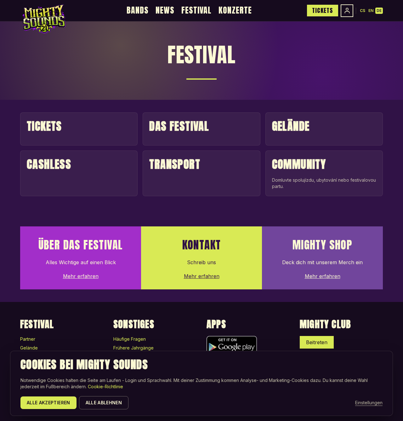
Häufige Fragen (129, 339)
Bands (138, 10)
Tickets (322, 10)
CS (362, 10)
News (165, 10)
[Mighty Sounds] (43, 19)
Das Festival (179, 126)
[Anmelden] (347, 10)
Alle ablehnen (104, 402)
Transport (174, 164)
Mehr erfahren (81, 276)
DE (379, 10)
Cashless (49, 164)
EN (370, 10)
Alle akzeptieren (48, 402)
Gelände (291, 126)
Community (299, 164)
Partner (27, 339)
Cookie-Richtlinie (105, 386)
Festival (196, 10)
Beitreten (316, 342)
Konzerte (235, 10)
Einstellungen (369, 402)
